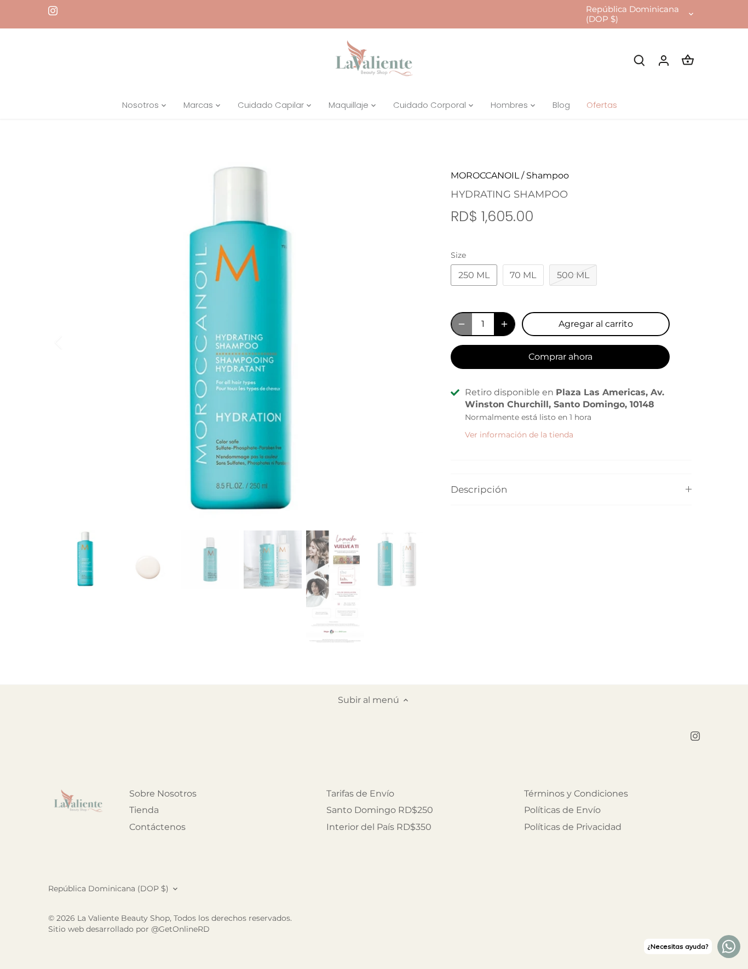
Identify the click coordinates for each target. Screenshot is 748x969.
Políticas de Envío (562, 810)
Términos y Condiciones (576, 793)
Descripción (479, 489)
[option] (240, 342)
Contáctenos (157, 827)
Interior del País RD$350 (378, 827)
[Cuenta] (664, 60)
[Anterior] (72, 342)
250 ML (474, 275)
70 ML (523, 275)
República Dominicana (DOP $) (632, 14)
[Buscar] (640, 60)
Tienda (144, 810)
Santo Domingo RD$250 (379, 810)
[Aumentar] (504, 324)
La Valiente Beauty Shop (123, 918)
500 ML (573, 275)
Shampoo (547, 175)
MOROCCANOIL (485, 175)
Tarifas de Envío (360, 793)
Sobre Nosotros (163, 793)
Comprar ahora (560, 356)
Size (458, 255)
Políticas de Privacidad (573, 827)
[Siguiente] (408, 342)
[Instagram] (52, 10)
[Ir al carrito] (687, 60)
